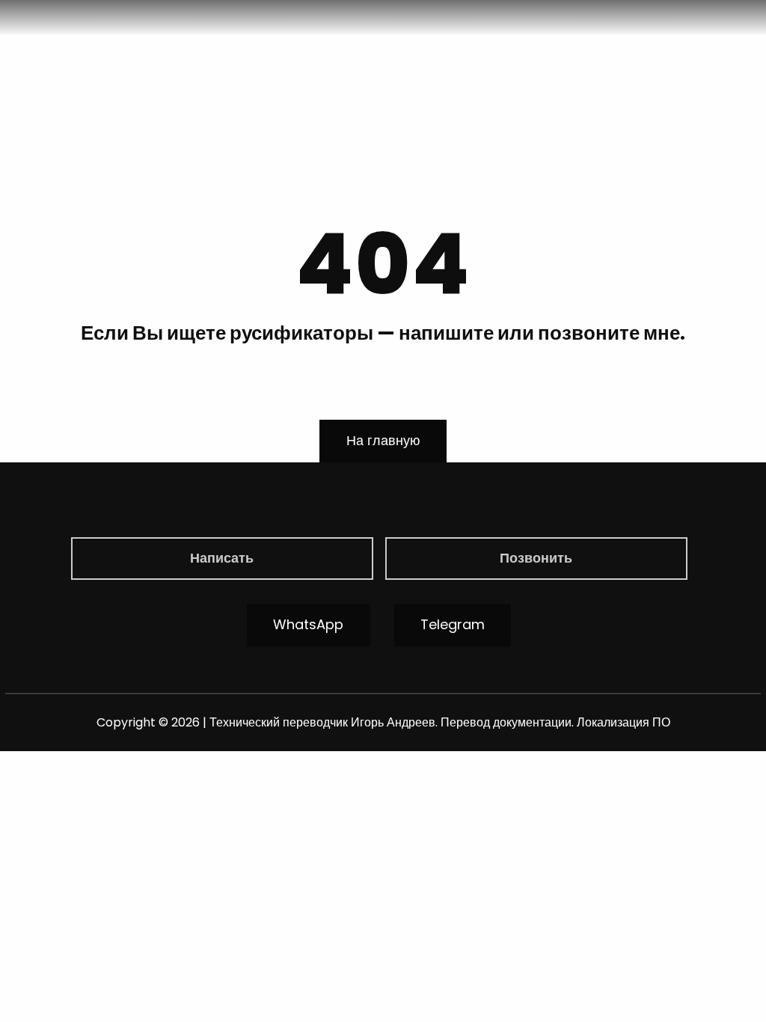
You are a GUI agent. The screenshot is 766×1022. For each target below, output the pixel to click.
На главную (383, 440)
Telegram (452, 624)
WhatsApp (308, 624)
